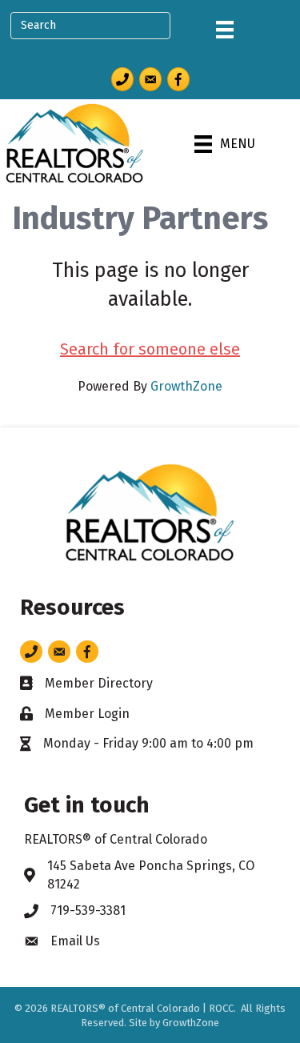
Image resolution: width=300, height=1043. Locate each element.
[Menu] (225, 30)
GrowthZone (186, 386)
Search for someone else (150, 349)
